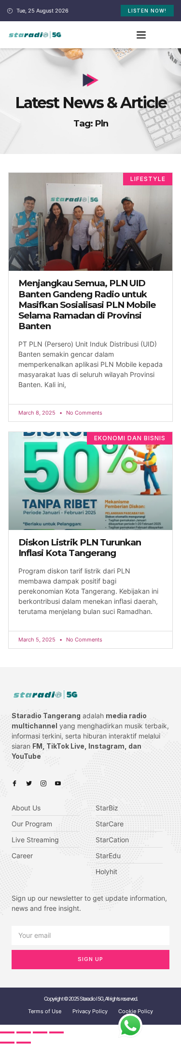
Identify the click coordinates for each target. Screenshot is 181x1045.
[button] (141, 34)
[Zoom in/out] (56, 1032)
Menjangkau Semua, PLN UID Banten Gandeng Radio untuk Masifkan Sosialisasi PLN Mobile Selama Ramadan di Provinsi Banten (87, 305)
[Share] (23, 1032)
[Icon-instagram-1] (43, 783)
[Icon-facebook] (14, 783)
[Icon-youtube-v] (58, 783)
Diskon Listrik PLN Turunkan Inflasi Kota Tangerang (79, 547)
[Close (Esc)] (7, 1032)
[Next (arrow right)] (23, 1043)
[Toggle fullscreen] (40, 1032)
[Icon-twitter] (29, 783)
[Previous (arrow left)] (7, 1043)
